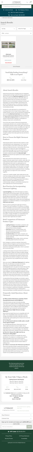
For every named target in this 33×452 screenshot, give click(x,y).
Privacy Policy (9, 436)
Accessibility (24, 438)
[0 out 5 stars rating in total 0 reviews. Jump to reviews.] (8, 60)
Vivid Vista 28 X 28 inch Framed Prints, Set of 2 (8, 56)
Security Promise (9, 438)
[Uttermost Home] (16, 2)
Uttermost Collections (7, 17)
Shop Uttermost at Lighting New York (23, 407)
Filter (5, 33)
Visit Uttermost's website (23, 410)
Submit (29, 426)
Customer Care (5, 418)
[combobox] (16, 6)
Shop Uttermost (5, 415)
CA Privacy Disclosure (24, 436)
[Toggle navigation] (2, 2)
